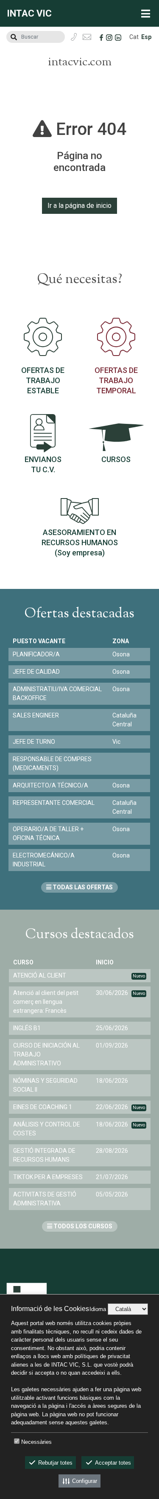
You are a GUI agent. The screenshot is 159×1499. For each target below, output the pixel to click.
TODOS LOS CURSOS (82, 1226)
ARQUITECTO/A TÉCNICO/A (50, 785)
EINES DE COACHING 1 (42, 1107)
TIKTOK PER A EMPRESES (48, 1177)
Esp (146, 37)
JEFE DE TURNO (34, 741)
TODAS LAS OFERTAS (82, 887)
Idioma (97, 1309)
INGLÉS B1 (27, 1028)
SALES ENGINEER (36, 715)
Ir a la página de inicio (79, 206)
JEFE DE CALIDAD (36, 671)
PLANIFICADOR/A (36, 654)
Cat (134, 37)
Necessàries (36, 1442)
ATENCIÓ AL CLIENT (39, 975)
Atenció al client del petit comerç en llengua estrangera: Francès (45, 1001)
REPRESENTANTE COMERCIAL (54, 802)
